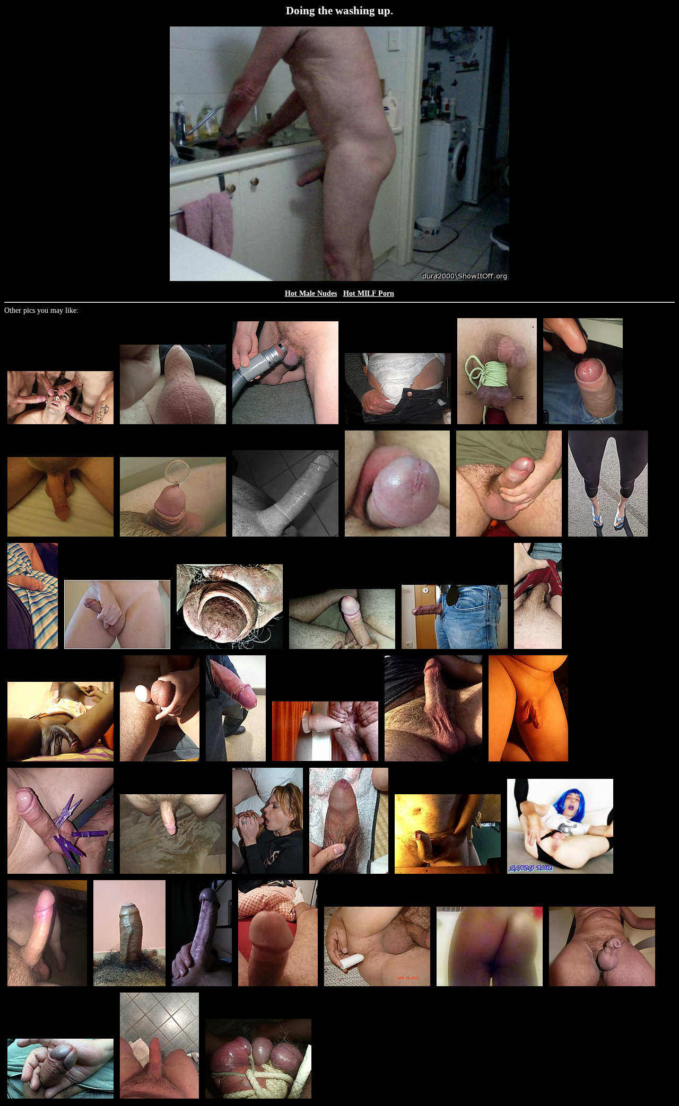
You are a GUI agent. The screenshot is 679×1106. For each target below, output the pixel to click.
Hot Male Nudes (311, 293)
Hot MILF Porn (368, 293)
